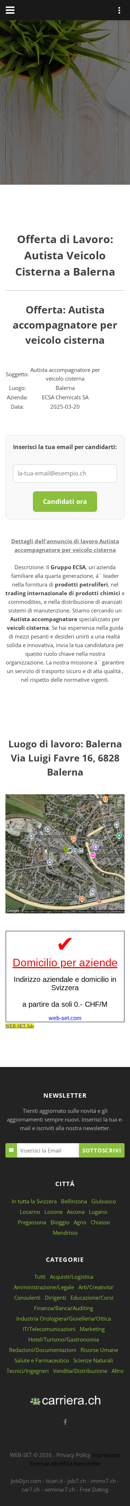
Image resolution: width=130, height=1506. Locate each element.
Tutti (40, 1276)
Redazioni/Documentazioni (42, 1349)
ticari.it (54, 1480)
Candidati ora (65, 501)
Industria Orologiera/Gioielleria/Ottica (63, 1318)
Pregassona (32, 1222)
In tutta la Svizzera (34, 1201)
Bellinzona (74, 1201)
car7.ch (31, 1489)
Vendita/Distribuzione (80, 1370)
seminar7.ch (59, 1489)
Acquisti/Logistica (71, 1276)
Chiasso (100, 1222)
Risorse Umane (99, 1349)
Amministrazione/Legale (44, 1287)
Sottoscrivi (101, 1150)
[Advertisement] (65, 104)
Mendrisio (65, 1232)
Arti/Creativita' (96, 1287)
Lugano (98, 1211)
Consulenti (27, 1297)
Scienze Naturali (93, 1360)
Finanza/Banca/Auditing (63, 1308)
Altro (118, 1370)
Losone (53, 1211)
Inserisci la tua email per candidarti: (65, 447)
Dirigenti (55, 1297)
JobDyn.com (26, 1480)
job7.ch (77, 1480)
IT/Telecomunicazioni (49, 1328)
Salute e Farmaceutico (41, 1360)
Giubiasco (103, 1201)
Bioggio (60, 1222)
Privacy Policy (73, 1454)
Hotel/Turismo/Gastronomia (63, 1339)
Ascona (75, 1211)
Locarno (30, 1211)
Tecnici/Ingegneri (27, 1370)
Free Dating (94, 1489)
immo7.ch (103, 1480)
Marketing (92, 1328)
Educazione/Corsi (91, 1297)
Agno (80, 1222)
